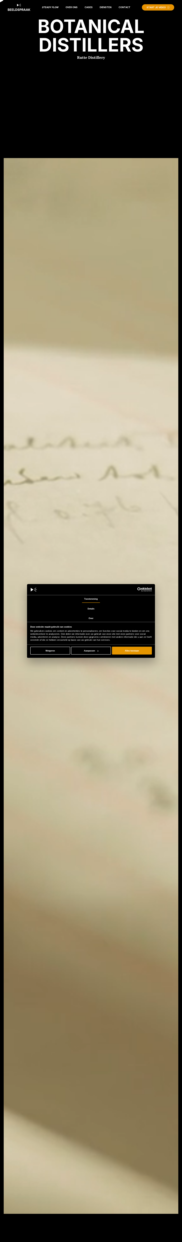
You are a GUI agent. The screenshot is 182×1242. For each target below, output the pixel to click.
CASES (89, 7)
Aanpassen (89, 650)
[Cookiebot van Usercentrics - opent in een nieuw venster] (139, 589)
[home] (19, 7)
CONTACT (124, 7)
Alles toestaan (132, 650)
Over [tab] (91, 618)
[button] (71, 7)
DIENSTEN (105, 7)
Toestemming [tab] (91, 599)
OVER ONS (71, 7)
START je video (156, 7)
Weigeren (50, 650)
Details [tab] (91, 608)
